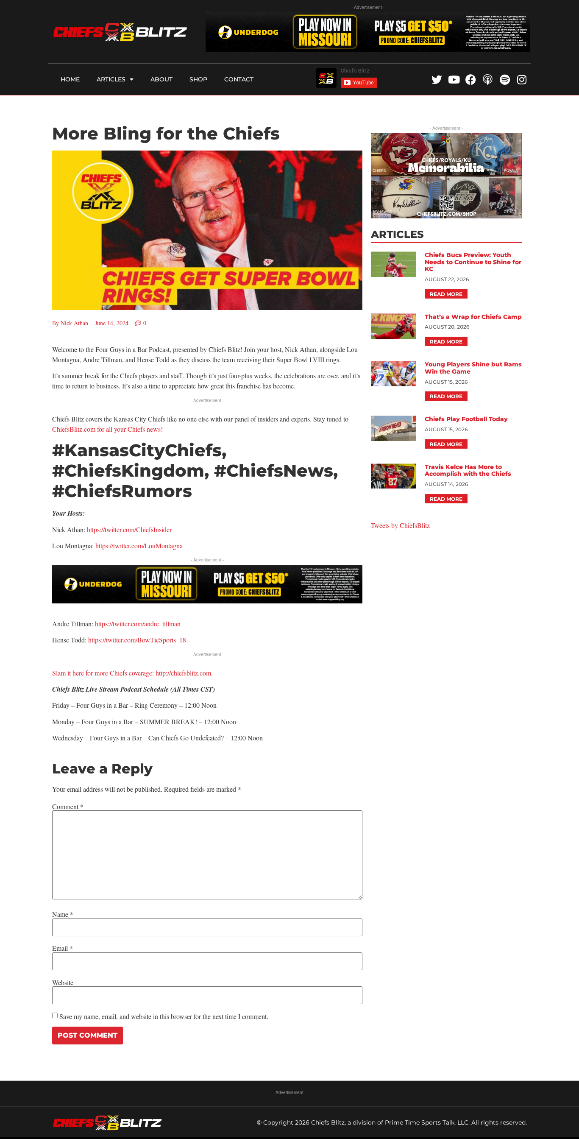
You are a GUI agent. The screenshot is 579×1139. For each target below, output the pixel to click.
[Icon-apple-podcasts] (487, 79)
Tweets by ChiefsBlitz (400, 525)
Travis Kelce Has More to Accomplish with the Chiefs (468, 470)
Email (62, 948)
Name (62, 914)
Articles (111, 79)
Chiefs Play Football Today (466, 419)
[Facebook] (470, 79)
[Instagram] (521, 79)
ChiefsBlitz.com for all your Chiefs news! (107, 428)
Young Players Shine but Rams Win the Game (473, 367)
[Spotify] (504, 79)
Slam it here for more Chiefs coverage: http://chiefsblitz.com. (132, 672)
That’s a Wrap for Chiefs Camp (473, 317)
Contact (238, 79)
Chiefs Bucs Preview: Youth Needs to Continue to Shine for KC (473, 262)
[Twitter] (436, 79)
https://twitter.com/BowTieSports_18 (137, 639)
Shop (198, 79)
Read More (446, 294)
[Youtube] (453, 79)
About (161, 79)
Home (70, 79)
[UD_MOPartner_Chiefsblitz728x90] (368, 49)
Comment (68, 806)
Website (62, 982)
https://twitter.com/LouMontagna (139, 545)
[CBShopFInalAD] (446, 215)
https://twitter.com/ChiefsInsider (129, 529)
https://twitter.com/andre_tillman (138, 623)
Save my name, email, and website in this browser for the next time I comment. (163, 1016)
